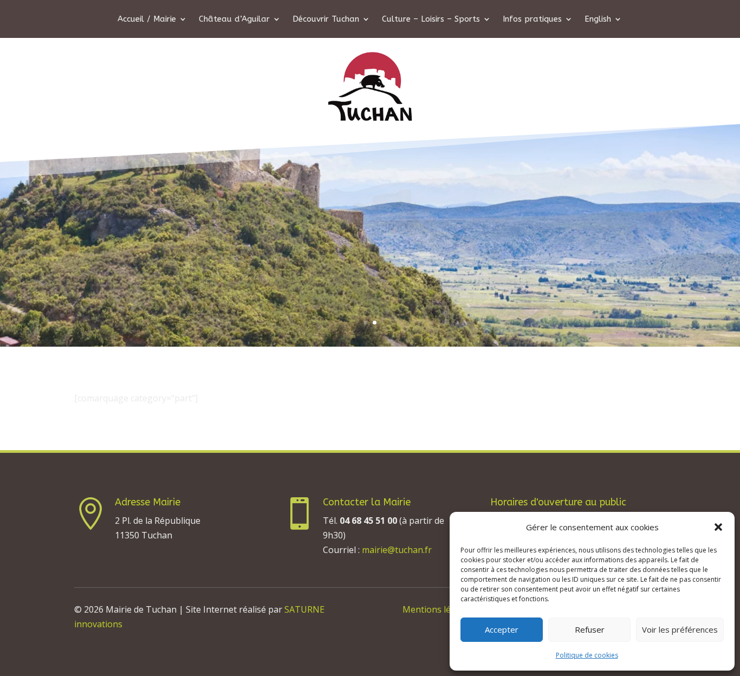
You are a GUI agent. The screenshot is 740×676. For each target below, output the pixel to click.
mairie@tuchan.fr (397, 550)
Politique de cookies (587, 655)
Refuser (590, 629)
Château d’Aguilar (234, 19)
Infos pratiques (532, 19)
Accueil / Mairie (147, 19)
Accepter (501, 629)
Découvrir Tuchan (326, 19)
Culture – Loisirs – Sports (431, 19)
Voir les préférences (680, 629)
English (598, 19)
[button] (718, 527)
